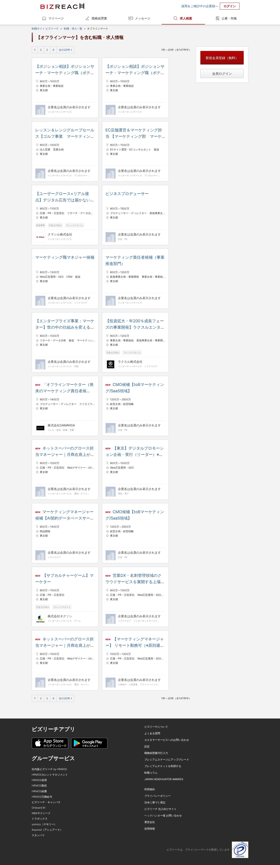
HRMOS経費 (39, 791)
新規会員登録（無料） (222, 58)
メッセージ (142, 18)
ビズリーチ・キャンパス (46, 802)
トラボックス (39, 818)
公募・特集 (229, 18)
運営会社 (149, 822)
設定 (147, 746)
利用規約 (149, 789)
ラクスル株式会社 (130, 361)
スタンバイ (38, 835)
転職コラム (151, 772)
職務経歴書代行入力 (156, 753)
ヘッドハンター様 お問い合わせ (163, 815)
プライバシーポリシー (157, 795)
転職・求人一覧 (73, 28)
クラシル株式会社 (60, 234)
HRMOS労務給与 (42, 796)
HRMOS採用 (39, 780)
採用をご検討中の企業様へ (199, 6)
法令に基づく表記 (154, 802)
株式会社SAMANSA (61, 425)
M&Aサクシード (41, 813)
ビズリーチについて (156, 726)
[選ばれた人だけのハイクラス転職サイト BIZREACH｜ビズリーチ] (62, 6)
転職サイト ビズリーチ (45, 28)
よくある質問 (152, 733)
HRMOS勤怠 (39, 785)
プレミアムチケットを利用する (162, 766)
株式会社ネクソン (60, 616)
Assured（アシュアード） (47, 829)
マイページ (56, 18)
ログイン (230, 6)
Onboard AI (38, 807)
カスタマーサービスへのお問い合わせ (166, 739)
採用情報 (149, 828)
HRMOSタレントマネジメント (50, 774)
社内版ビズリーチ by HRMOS (49, 769)
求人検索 (186, 18)
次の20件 (64, 49)
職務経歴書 (99, 18)
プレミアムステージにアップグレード (166, 759)
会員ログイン (222, 74)
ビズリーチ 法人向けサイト (160, 809)
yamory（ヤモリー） (44, 824)
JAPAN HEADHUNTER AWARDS (163, 779)
